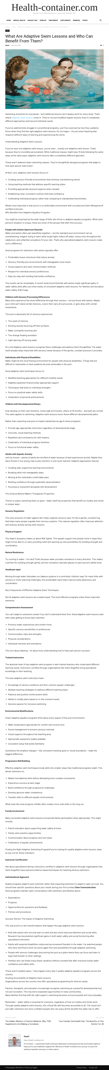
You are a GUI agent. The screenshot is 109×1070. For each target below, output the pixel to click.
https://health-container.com (34, 1040)
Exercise (43, 20)
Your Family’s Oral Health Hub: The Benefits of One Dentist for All (81, 1022)
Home (9, 20)
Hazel (7, 45)
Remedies (76, 20)
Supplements (65, 20)
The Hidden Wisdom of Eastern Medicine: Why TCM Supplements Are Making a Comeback (28, 1022)
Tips (13, 27)
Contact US (93, 1067)
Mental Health (19, 20)
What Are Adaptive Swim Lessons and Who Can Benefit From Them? (49, 38)
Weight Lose (32, 20)
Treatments (53, 20)
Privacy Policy (82, 1067)
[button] (100, 20)
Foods (84, 20)
